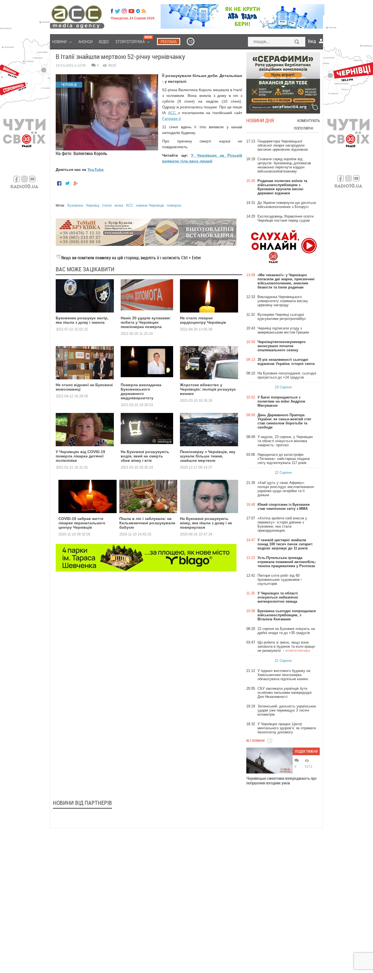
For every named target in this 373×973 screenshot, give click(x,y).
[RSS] (144, 11)
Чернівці (92, 205)
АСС (173, 113)
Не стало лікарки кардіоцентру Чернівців (203, 320)
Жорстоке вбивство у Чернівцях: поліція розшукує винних (208, 389)
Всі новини (255, 740)
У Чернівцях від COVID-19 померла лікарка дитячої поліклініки (80, 456)
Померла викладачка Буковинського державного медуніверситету (141, 391)
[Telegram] (138, 11)
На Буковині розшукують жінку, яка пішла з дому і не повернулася (206, 522)
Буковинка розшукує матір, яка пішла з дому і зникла (82, 320)
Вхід (312, 41)
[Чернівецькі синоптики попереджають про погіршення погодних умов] (269, 760)
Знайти (297, 42)
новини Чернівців (150, 205)
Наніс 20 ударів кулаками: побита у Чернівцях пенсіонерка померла (146, 322)
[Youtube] (131, 11)
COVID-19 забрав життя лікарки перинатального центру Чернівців (81, 522)
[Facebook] (112, 11)
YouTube (95, 169)
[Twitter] (117, 11)
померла (174, 205)
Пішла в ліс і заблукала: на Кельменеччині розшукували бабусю (147, 522)
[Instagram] (125, 11)
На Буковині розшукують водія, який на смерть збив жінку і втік (145, 456)
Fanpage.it (171, 118)
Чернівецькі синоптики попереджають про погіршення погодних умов (281, 780)
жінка (118, 205)
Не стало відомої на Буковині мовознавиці (84, 387)
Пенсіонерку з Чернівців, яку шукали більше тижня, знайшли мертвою (207, 456)
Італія (107, 205)
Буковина (75, 205)
